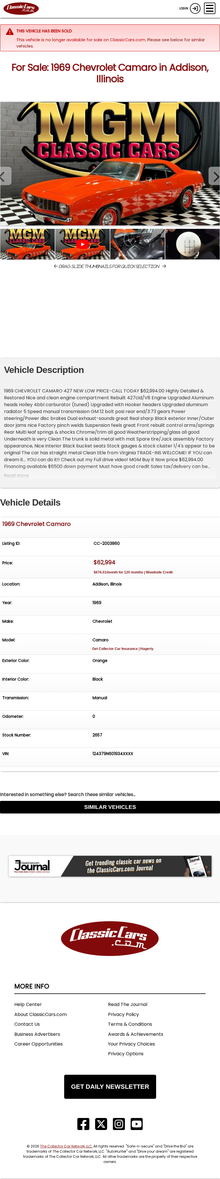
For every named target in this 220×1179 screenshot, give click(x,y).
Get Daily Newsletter (110, 1086)
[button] (214, 176)
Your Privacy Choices (131, 1044)
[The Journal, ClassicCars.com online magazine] (110, 866)
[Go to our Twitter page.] (101, 1124)
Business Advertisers (37, 1034)
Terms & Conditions (130, 1024)
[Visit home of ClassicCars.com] (110, 947)
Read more (16, 475)
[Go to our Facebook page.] (83, 1124)
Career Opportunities (38, 1044)
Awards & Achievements (135, 1034)
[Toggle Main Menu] (209, 8)
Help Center (28, 1004)
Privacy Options (126, 1053)
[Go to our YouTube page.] (137, 1124)
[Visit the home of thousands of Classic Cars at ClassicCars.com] (25, 8)
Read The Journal (127, 1004)
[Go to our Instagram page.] (119, 1124)
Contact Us (27, 1024)
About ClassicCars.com (40, 1014)
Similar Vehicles (110, 807)
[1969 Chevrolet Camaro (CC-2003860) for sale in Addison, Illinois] (110, 163)
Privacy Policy (123, 1014)
